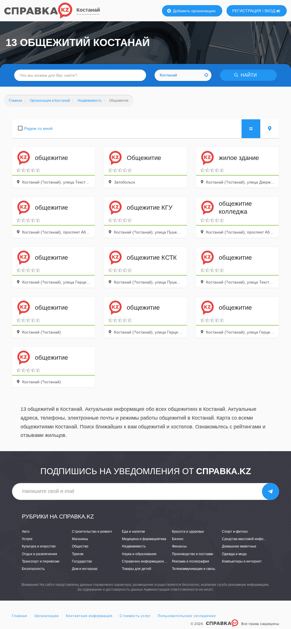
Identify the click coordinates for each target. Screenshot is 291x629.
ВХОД (270, 11)
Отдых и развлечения (39, 554)
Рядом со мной (38, 128)
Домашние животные (239, 546)
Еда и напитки (133, 532)
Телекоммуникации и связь (193, 569)
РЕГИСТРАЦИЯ (246, 11)
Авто (26, 532)
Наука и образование (139, 554)
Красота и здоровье (188, 532)
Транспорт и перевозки (40, 561)
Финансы (179, 546)
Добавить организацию (194, 11)
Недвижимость (134, 546)
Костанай (88, 10)
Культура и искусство (39, 546)
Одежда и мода (234, 554)
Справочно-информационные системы (153, 561)
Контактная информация (89, 616)
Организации (46, 616)
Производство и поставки (192, 554)
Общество (80, 546)
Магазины (80, 539)
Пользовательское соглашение (187, 616)
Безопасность (33, 569)
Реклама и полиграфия (190, 561)
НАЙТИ (248, 75)
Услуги (27, 539)
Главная (19, 616)
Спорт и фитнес (235, 532)
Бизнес (178, 539)
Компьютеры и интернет (242, 561)
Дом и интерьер (84, 569)
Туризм (77, 554)
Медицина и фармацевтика (144, 539)
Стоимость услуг (135, 616)
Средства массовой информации (249, 539)
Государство (82, 561)
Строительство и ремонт (92, 532)
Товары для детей (136, 569)
